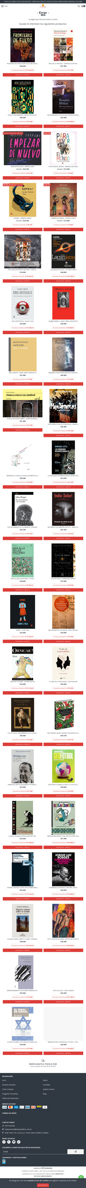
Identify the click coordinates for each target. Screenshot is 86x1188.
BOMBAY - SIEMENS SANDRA (22, 218)
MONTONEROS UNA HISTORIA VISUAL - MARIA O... (63, 424)
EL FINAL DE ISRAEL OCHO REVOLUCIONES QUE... (23, 1042)
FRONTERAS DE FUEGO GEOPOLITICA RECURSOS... (22, 63)
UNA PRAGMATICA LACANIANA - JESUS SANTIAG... (63, 630)
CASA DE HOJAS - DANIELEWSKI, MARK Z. (63, 579)
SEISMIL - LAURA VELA (22, 630)
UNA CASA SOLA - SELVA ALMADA (63, 990)
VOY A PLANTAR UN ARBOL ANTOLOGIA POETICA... (63, 939)
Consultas (46, 1085)
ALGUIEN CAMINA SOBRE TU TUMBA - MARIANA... (22, 939)
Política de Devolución (10, 1098)
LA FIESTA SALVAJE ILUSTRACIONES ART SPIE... (23, 836)
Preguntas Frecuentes (10, 1094)
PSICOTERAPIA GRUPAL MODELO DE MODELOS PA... (63, 733)
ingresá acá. (59, 1178)
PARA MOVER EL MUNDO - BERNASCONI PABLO (63, 166)
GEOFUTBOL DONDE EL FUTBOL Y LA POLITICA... (63, 784)
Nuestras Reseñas (8, 1085)
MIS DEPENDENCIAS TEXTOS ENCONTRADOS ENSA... (63, 115)
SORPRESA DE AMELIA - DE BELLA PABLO (63, 218)
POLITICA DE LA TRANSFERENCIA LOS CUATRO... (23, 733)
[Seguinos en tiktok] (18, 1146)
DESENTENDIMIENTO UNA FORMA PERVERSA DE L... (22, 990)
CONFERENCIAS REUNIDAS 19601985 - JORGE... (63, 887)
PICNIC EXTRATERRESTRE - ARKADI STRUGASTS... (22, 115)
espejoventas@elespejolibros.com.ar (18, 1133)
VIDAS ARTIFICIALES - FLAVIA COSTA (23, 321)
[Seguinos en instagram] (4, 1146)
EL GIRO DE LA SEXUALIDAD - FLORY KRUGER (63, 681)
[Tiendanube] (43, 1173)
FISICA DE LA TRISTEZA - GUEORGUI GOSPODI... (63, 63)
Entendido (43, 1185)
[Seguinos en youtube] (13, 1146)
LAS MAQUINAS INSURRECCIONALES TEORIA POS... (63, 476)
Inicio (4, 1080)
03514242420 (10, 1130)
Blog (44, 1094)
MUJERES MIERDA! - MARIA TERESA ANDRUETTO (63, 321)
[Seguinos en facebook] (9, 1146)
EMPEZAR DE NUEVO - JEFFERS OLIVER (22, 166)
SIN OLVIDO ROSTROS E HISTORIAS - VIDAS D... (22, 270)
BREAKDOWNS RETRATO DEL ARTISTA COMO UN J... (63, 836)
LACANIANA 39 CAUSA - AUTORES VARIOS (63, 270)
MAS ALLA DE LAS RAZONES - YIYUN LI (22, 579)
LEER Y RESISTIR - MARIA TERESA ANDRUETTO (23, 373)
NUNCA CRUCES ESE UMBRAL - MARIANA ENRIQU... (22, 419)
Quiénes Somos (49, 1089)
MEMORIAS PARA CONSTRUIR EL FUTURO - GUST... (63, 1042)
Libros (45, 1080)
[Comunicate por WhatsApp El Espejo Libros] (81, 1177)
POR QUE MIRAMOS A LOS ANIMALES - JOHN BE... (23, 527)
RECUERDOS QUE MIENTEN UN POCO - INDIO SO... (63, 527)
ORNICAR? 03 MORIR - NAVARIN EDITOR (22, 681)
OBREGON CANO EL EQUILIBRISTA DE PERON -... (23, 784)
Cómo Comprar (8, 1089)
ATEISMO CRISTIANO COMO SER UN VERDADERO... (22, 887)
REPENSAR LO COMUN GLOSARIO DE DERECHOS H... (22, 476)
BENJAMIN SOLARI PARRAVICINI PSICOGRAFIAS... (63, 373)
